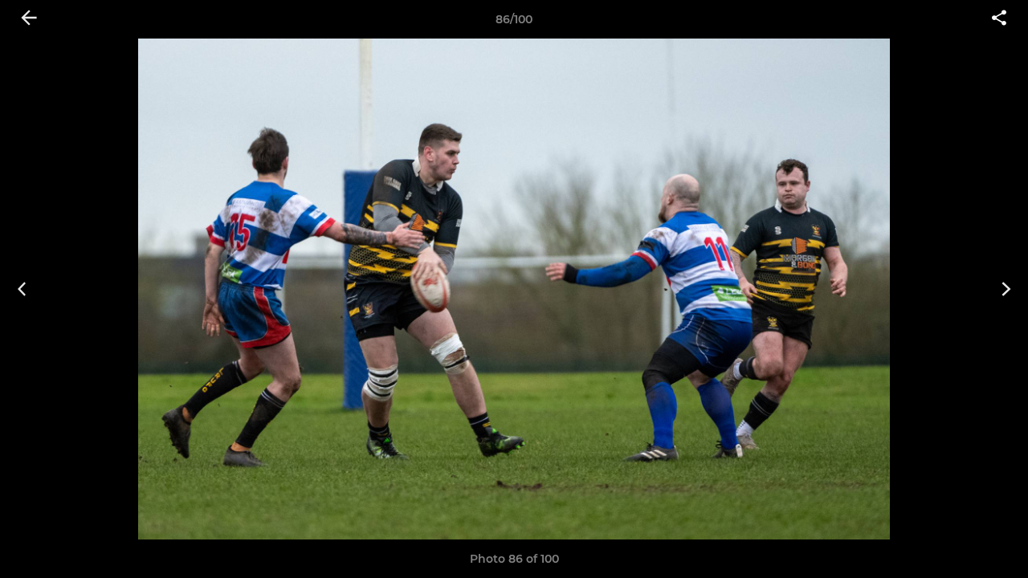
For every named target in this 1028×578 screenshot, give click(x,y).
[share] (999, 19)
